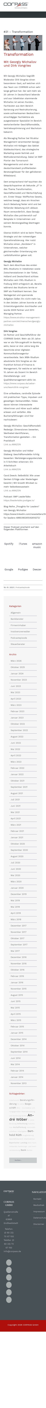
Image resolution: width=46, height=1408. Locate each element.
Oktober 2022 (18, 724)
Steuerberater (18, 644)
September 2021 (19, 787)
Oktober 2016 (17, 970)
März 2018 (16, 919)
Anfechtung (22, 1124)
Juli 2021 (15, 799)
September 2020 (19, 850)
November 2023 (19, 680)
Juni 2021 (15, 806)
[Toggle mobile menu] (41, 7)
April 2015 (16, 1014)
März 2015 (16, 1020)
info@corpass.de (12, 1251)
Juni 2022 (16, 743)
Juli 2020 (15, 862)
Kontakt (37, 1199)
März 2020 (16, 881)
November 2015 (18, 989)
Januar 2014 (17, 1077)
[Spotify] (9, 1285)
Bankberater (17, 619)
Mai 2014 (15, 1064)
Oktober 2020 (18, 844)
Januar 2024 (17, 673)
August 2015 (17, 995)
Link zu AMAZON (12, 444)
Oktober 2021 (17, 781)
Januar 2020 (17, 888)
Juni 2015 (15, 1001)
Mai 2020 (15, 875)
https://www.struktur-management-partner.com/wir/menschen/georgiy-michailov (22, 321)
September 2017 (19, 944)
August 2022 (17, 736)
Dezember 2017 (18, 925)
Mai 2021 (15, 812)
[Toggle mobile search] (37, 7)
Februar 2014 (17, 1071)
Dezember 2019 (18, 894)
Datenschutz (37, 1218)
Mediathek (37, 1205)
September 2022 (19, 730)
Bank (23, 1150)
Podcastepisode (23, 587)
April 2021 (16, 818)
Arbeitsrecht (14, 1100)
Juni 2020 (16, 869)
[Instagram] (9, 1292)
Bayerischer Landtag (18, 1143)
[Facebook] (9, 1262)
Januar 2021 (17, 837)
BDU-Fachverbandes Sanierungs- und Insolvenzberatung (23, 1146)
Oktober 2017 (17, 938)
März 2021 (16, 825)
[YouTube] (9, 1270)
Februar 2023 (17, 711)
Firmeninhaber (18, 625)
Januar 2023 (17, 717)
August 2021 (17, 793)
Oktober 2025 (18, 667)
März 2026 (16, 661)
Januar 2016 (17, 982)
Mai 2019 (15, 900)
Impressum (37, 1211)
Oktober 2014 (17, 1045)
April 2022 (16, 755)
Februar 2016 (17, 976)
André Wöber (21, 1117)
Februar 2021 (17, 831)
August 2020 (17, 856)
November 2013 (18, 1083)
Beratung (12, 1124)
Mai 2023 (15, 692)
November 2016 (18, 963)
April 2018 (16, 913)
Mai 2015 (15, 1007)
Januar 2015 (17, 1033)
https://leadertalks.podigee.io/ (19, 500)
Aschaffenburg (19, 1127)
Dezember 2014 (18, 1039)
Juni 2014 (15, 1058)
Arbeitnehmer (29, 1139)
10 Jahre (20, 1104)
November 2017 (18, 932)
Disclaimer (37, 1224)
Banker (29, 1150)
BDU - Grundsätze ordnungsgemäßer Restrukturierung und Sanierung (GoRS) (22, 1112)
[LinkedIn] (9, 1300)
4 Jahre (31, 1120)
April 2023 (16, 699)
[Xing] (9, 1277)
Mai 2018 (15, 907)
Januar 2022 (17, 774)
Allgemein (16, 612)
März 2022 (16, 762)
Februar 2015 (17, 1026)
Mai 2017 (15, 951)
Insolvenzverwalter (20, 631)
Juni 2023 (16, 686)
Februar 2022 (17, 768)
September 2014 (19, 1052)
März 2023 (16, 705)
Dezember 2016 (18, 957)
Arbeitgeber (22, 1131)
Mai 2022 (15, 749)
